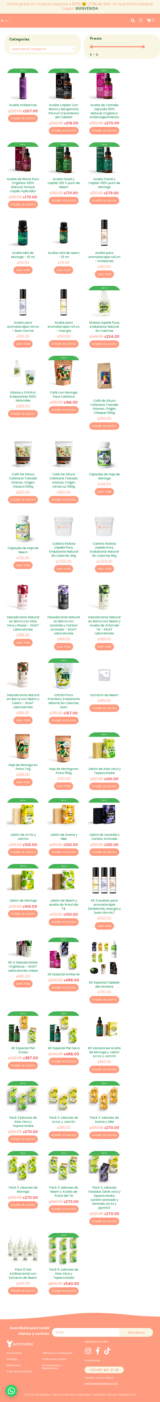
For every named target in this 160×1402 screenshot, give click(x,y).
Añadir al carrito (23, 118)
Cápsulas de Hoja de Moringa (104, 476)
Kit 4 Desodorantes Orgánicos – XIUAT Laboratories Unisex (23, 966)
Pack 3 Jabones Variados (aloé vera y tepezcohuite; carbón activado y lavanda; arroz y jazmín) (104, 1197)
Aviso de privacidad (19, 1371)
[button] (11, 1391)
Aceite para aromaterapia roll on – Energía (64, 326)
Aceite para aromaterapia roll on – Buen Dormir (23, 326)
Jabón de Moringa (23, 900)
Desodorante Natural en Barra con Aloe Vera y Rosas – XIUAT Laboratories (23, 623)
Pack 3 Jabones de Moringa (23, 1189)
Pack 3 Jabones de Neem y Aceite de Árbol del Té (63, 1191)
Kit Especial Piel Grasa (23, 1050)
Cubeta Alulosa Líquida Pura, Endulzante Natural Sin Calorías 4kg (63, 549)
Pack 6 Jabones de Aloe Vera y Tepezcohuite (63, 1273)
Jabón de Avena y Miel (63, 836)
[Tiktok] (107, 1350)
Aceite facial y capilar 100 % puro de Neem (64, 183)
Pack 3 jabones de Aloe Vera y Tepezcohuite (23, 1121)
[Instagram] (88, 1350)
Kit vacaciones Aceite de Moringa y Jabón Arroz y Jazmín (104, 1052)
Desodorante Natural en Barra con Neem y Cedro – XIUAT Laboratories (23, 701)
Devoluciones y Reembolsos (52, 1367)
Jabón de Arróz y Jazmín (23, 836)
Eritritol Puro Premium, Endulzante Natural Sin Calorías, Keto (64, 701)
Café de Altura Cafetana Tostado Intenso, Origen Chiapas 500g (104, 406)
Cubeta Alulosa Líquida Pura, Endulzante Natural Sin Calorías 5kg (104, 549)
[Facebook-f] (97, 1350)
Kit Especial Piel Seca (64, 1048)
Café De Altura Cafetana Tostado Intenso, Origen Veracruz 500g (64, 480)
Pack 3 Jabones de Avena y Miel (104, 1119)
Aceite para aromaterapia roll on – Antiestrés (104, 257)
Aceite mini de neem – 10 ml (63, 255)
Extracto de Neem (104, 695)
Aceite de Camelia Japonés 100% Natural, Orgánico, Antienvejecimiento (104, 111)
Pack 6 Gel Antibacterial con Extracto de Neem (23, 1273)
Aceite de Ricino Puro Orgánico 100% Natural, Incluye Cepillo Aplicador (23, 185)
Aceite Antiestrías (23, 105)
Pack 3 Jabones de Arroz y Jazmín (63, 1119)
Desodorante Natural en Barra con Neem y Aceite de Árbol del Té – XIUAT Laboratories (104, 625)
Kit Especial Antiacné (64, 974)
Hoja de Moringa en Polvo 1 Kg (23, 767)
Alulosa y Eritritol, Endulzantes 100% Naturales (23, 396)
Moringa (12, 1359)
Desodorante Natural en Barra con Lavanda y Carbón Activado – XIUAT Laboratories (63, 625)
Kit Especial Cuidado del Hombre (104, 984)
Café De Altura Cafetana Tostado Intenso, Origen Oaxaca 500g (23, 480)
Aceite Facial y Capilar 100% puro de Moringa (104, 183)
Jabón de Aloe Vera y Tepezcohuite (104, 771)
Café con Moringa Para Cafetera (63, 394)
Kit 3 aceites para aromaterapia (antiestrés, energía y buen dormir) (104, 906)
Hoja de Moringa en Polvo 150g (63, 771)
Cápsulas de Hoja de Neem (23, 550)
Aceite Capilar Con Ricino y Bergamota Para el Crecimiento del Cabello (63, 111)
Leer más (23, 270)
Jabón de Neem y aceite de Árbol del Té (63, 904)
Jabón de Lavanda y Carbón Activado (104, 836)
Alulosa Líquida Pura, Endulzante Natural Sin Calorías (104, 326)
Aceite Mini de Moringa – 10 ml (23, 255)
